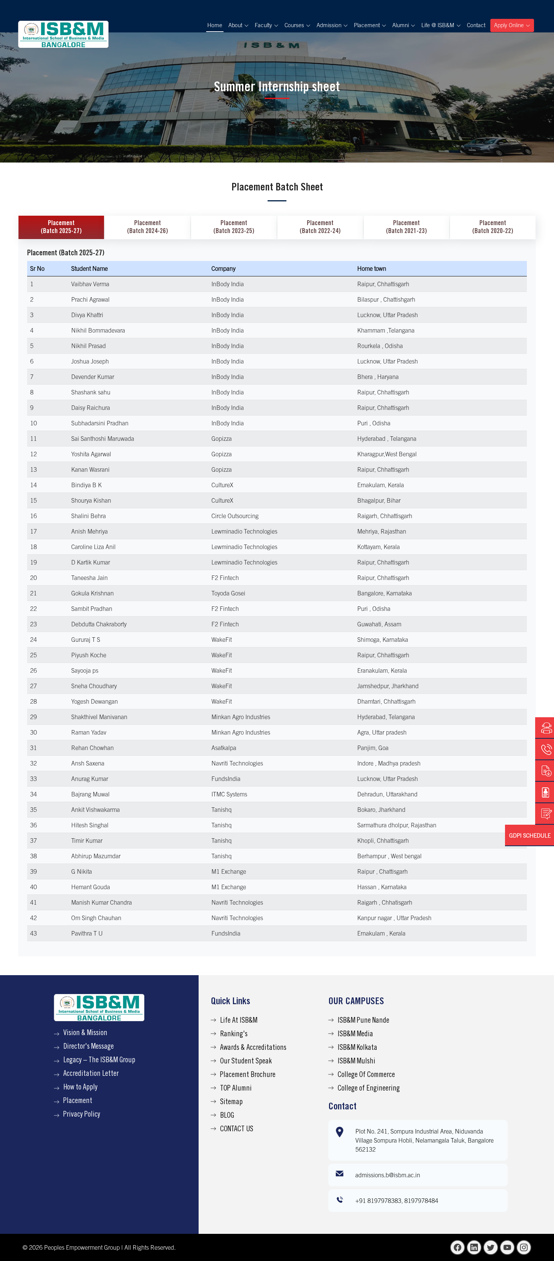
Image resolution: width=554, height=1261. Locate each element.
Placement (77, 1101)
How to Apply (80, 1088)
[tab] (61, 227)
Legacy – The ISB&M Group (99, 1061)
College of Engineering (369, 1089)
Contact (476, 25)
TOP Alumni (236, 1089)
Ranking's (234, 1035)
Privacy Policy (81, 1115)
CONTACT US (236, 1130)
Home (214, 25)
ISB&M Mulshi (356, 1062)
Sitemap (231, 1102)
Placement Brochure (247, 1075)
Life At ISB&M (238, 1021)
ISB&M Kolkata (357, 1048)
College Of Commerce (366, 1075)
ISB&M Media (355, 1035)
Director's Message (88, 1047)
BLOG (227, 1116)
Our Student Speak (246, 1062)
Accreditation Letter (91, 1074)
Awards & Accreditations (253, 1048)
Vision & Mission (85, 1033)
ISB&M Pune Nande (363, 1021)
